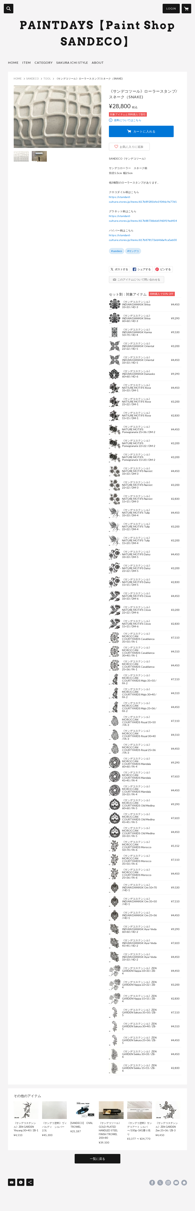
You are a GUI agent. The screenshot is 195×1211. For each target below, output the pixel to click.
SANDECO (32, 78)
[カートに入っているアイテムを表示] (186, 8)
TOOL (47, 78)
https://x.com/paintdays (160, 1183)
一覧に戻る (97, 1158)
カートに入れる (144, 131)
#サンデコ (133, 251)
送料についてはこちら (127, 120)
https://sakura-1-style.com (184, 1183)
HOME (13, 62)
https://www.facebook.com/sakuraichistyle (152, 1183)
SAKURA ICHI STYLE (72, 62)
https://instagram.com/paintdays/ (168, 1183)
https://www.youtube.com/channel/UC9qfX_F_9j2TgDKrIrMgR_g (176, 1183)
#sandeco (116, 251)
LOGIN (171, 8)
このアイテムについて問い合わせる (138, 279)
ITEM (26, 62)
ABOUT (98, 62)
